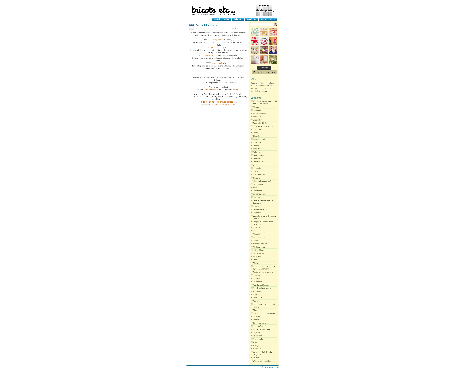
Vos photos (251, 19)
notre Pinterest (209, 89)
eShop (226, 19)
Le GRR (256, 206)
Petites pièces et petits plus (264, 272)
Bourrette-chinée (260, 123)
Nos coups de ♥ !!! (268, 19)
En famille (257, 168)
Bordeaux (257, 116)
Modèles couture (260, 243)
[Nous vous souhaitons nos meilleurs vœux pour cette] (255, 50)
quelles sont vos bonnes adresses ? (219, 101)
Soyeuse (256, 332)
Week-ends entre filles (262, 361)
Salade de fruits (259, 323)
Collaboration (258, 142)
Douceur (256, 158)
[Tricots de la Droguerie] (232, 10)
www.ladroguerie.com (259, 91)
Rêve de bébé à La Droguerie (264, 313)
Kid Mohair (257, 191)
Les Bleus (257, 212)
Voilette (256, 358)
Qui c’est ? (238, 19)
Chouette (256, 136)
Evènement (257, 171)
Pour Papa (257, 291)
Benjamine (257, 110)
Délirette (256, 152)
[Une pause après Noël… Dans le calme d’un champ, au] (273, 59)
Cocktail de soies (260, 139)
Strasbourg (257, 336)
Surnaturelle (258, 339)
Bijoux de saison (259, 113)
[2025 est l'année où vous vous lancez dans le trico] (255, 59)
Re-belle (256, 316)
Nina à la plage (215, 40)
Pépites (256, 263)
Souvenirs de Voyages (262, 329)
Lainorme (257, 197)
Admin (266, 367)
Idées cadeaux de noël (262, 181)
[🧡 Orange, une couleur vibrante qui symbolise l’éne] (273, 32)
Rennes (256, 320)
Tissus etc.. (257, 349)
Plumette (256, 275)
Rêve (255, 310)
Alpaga (256, 107)
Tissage (256, 345)
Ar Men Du (216, 63)
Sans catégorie (203, 29)
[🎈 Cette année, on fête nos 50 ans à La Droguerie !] (255, 41)
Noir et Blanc (258, 250)
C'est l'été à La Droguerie (263, 126)
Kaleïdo (256, 187)
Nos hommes (258, 253)
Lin (254, 231)
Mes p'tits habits (260, 237)
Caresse (256, 133)
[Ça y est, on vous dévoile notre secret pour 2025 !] (264, 41)
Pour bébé (257, 278)
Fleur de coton (259, 174)
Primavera (215, 47)
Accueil (217, 19)
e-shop (256, 165)
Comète (256, 145)
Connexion (275, 367)
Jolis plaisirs (258, 184)
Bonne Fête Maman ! (208, 25)
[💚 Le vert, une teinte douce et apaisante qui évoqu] (255, 32)
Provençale (257, 298)
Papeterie (257, 256)
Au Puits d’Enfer (211, 55)
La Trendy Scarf (259, 194)
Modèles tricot (259, 247)
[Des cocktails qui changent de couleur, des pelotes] (264, 50)
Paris (255, 260)
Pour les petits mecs (261, 285)
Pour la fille (257, 281)
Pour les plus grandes (262, 288)
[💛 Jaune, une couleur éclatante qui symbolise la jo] (264, 32)
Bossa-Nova (258, 120)
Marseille (257, 234)
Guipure (256, 178)
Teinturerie (257, 342)
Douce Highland (259, 155)
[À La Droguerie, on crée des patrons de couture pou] (264, 59)
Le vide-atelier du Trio (262, 209)
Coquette (256, 149)
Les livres (257, 227)
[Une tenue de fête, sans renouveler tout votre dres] (273, 50)
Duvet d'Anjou (258, 162)
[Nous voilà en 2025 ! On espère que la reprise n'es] (273, 41)
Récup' (256, 301)
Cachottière (257, 129)
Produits (256, 294)
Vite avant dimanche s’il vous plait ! (218, 104)
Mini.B (255, 240)
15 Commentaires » (241, 29)
